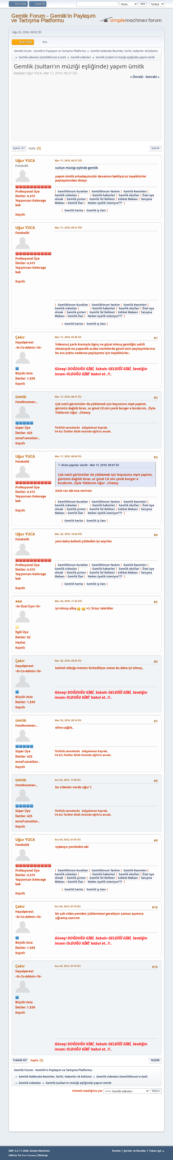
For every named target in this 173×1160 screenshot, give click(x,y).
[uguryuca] (17, 210)
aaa (18, 601)
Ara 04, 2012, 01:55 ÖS (68, 839)
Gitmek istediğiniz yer (87, 1091)
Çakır (20, 337)
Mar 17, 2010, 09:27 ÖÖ (68, 160)
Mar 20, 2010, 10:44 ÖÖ (68, 534)
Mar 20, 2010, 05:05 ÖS (68, 660)
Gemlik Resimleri (135, 191)
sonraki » (152, 77)
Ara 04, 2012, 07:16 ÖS (68, 906)
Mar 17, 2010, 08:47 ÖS (68, 396)
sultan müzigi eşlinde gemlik (76, 168)
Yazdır (155, 148)
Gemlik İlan (75, 203)
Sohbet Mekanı (128, 199)
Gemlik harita (73, 210)
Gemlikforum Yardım (106, 191)
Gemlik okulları (129, 195)
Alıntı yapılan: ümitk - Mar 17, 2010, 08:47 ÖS (90, 465)
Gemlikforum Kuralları (73, 191)
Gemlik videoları (66, 195)
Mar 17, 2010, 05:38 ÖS (68, 337)
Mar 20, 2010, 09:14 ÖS (68, 720)
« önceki (136, 77)
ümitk (20, 396)
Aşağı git (19, 148)
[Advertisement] (86, 110)
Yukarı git (20, 1060)
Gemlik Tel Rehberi (102, 199)
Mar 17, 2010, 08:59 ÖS (68, 456)
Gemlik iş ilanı (96, 210)
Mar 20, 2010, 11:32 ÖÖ (68, 601)
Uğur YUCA (25, 160)
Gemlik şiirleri (76, 199)
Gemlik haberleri (103, 195)
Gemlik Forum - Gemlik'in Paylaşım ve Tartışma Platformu (53, 18)
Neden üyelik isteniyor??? (105, 203)
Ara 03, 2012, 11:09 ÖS (68, 780)
